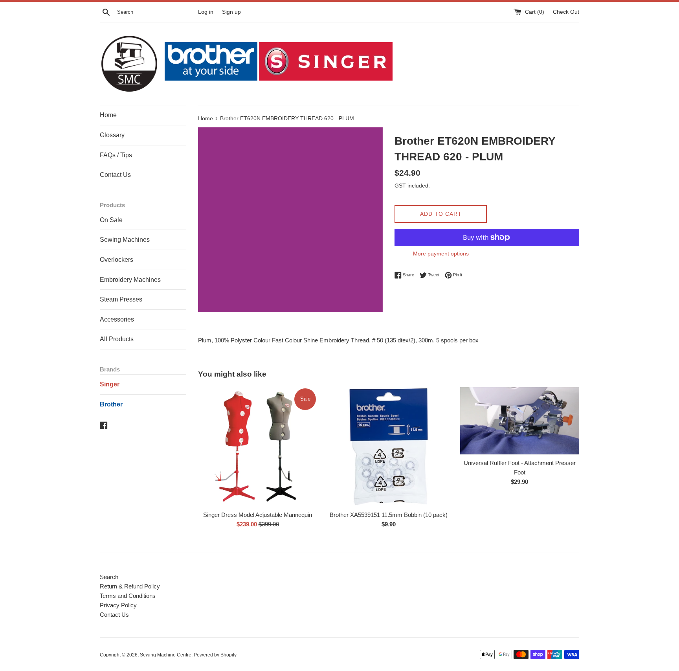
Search (109, 577)
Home (108, 115)
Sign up (231, 12)
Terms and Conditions (128, 595)
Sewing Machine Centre (165, 655)
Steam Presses (121, 299)
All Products (117, 339)
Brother (111, 404)
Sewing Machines (125, 239)
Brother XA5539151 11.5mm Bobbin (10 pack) (389, 514)
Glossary (112, 135)
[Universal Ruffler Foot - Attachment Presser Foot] (519, 420)
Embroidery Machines (130, 279)
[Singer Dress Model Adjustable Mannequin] (257, 446)
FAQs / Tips (116, 155)
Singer (109, 384)
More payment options (441, 253)
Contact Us (115, 174)
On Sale (111, 220)
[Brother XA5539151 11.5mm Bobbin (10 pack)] (388, 446)
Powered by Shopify (215, 655)
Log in (205, 12)
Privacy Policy (118, 605)
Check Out (566, 12)
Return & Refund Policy (130, 586)
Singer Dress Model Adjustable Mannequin (257, 514)
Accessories (117, 319)
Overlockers (116, 259)
